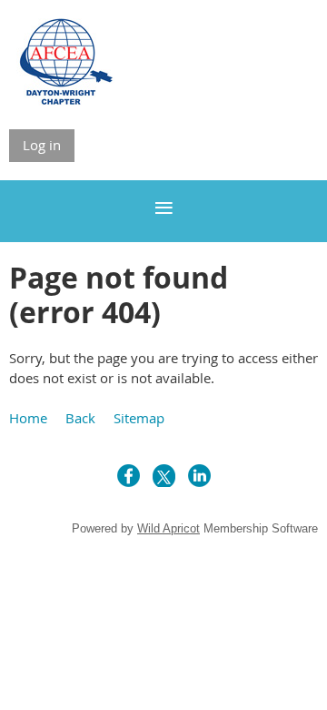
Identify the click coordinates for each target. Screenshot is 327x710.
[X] (164, 475)
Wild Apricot (168, 528)
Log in (42, 145)
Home (28, 418)
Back (80, 418)
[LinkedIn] (199, 475)
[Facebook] (128, 475)
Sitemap (139, 418)
